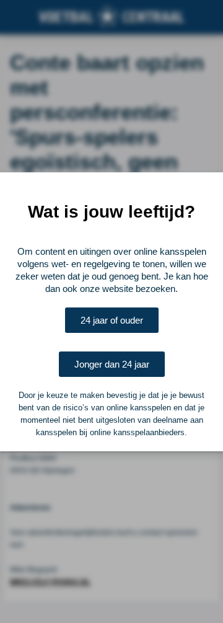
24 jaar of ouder (112, 320)
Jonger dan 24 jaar (111, 364)
